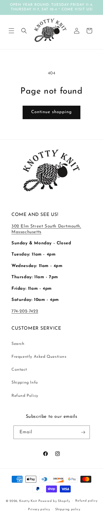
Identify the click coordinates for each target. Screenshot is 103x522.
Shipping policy (67, 509)
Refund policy (86, 500)
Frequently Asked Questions (39, 357)
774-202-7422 (24, 311)
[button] (11, 30)
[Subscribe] (83, 432)
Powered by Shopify (54, 500)
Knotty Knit (28, 500)
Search (18, 344)
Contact (19, 370)
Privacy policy (39, 509)
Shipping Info (24, 382)
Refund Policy (24, 396)
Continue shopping (51, 112)
